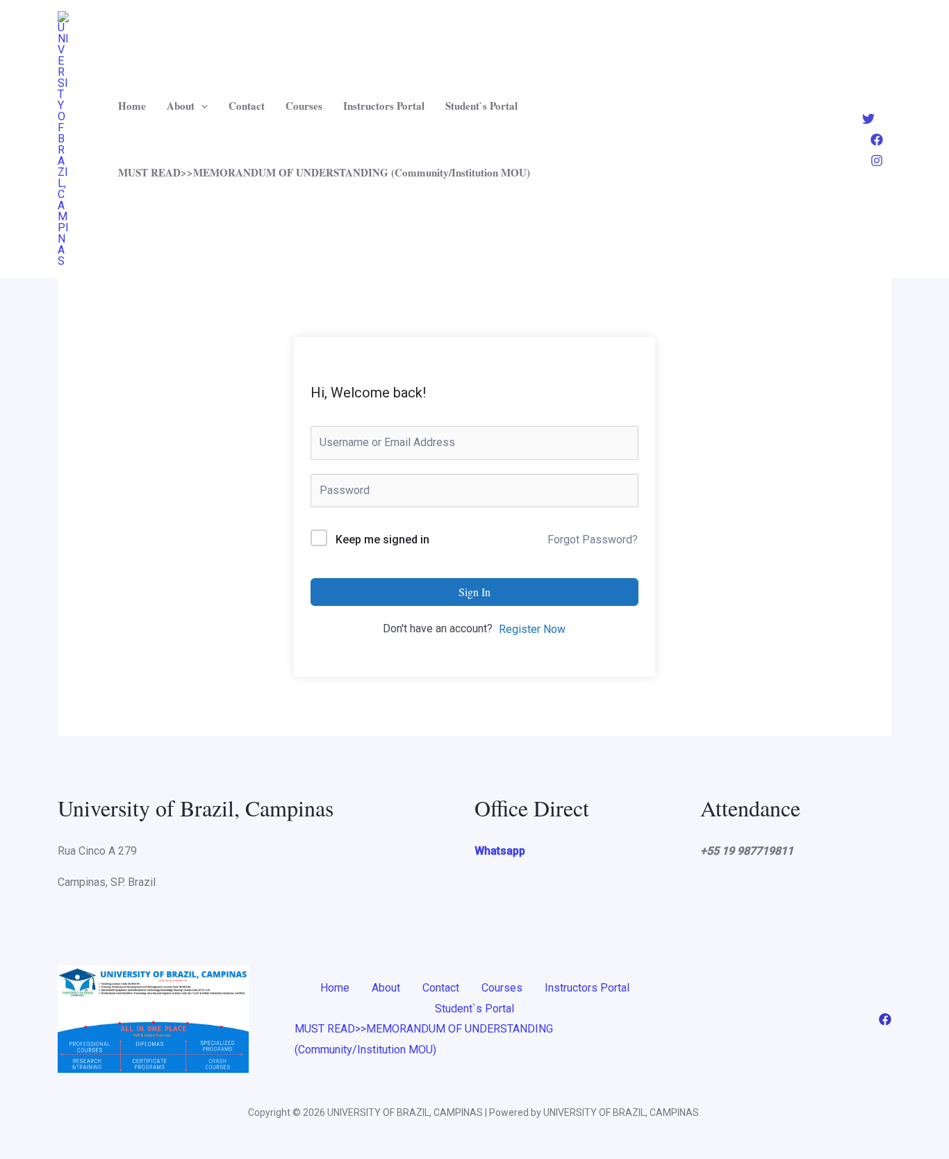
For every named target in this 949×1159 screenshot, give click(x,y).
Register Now (532, 629)
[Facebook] (876, 139)
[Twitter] (868, 119)
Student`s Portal (481, 105)
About (181, 105)
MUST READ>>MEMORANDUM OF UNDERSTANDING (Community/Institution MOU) (324, 172)
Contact (247, 105)
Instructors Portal (383, 105)
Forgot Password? (592, 539)
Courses (304, 105)
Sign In (474, 591)
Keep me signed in (382, 539)
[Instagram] (876, 160)
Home (132, 105)
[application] (201, 105)
